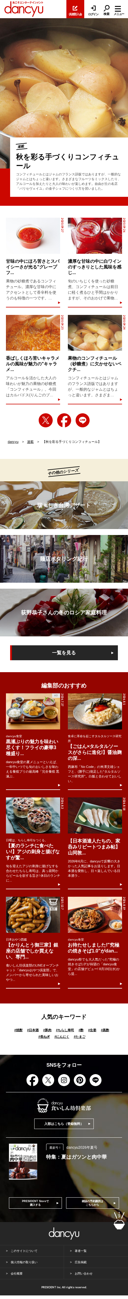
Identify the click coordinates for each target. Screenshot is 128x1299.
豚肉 (47, 1030)
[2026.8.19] (95, 915)
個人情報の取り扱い (24, 1262)
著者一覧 (81, 1250)
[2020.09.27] (33, 236)
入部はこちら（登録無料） (64, 1123)
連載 (30, 441)
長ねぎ (44, 1036)
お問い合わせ (84, 1273)
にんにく (61, 1036)
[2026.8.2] (33, 815)
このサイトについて (24, 1250)
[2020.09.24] (95, 333)
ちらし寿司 (65, 1030)
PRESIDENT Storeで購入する (35, 1203)
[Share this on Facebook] (64, 420)
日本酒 (33, 1030)
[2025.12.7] (33, 915)
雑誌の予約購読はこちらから (92, 1203)
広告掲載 (81, 1262)
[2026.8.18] (95, 815)
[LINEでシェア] (83, 420)
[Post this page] (46, 420)
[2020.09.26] (95, 236)
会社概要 (17, 1273)
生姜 (92, 1030)
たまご (79, 1036)
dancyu (13, 441)
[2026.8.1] (95, 711)
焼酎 (18, 1030)
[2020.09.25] (33, 333)
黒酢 (105, 1030)
